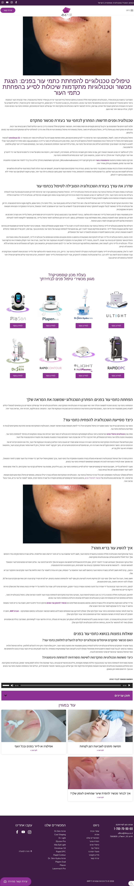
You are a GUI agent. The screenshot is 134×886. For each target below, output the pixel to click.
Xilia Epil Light (60, 845)
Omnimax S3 (60, 848)
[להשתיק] (12, 685)
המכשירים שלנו (92, 838)
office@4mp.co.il (125, 833)
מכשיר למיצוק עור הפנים (56, 603)
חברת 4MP (14, 611)
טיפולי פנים (94, 845)
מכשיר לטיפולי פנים (93, 478)
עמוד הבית (94, 831)
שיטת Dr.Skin (60, 831)
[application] (67, 685)
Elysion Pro (61, 841)
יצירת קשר (95, 858)
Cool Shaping (60, 834)
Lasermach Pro (59, 868)
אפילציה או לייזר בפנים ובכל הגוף (34, 746)
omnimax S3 (14, 137)
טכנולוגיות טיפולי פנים (116, 434)
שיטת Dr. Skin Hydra (57, 858)
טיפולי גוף (95, 848)
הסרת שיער (94, 841)
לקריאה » (100, 750)
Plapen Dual (60, 862)
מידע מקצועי (94, 855)
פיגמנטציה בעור (102, 160)
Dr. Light (62, 838)
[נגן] (129, 685)
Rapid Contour (59, 855)
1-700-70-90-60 (123, 829)
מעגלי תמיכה (93, 851)
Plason (63, 865)
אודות (97, 834)
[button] (131, 883)
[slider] (6, 685)
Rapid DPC (61, 851)
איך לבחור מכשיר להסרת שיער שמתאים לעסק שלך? (100, 793)
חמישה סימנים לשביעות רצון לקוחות (100, 746)
